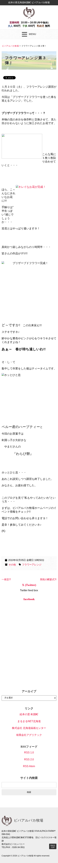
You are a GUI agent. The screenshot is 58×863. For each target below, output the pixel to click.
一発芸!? (6, 579)
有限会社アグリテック (29, 735)
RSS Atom (29, 766)
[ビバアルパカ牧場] (29, 12)
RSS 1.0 (29, 752)
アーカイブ (29, 691)
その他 (12, 564)
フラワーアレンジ (31, 564)
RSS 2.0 (29, 759)
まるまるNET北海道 (29, 721)
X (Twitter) (29, 585)
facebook (29, 599)
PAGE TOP (52, 846)
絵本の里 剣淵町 (29, 714)
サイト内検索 (29, 778)
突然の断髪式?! (48, 579)
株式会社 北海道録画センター (29, 728)
